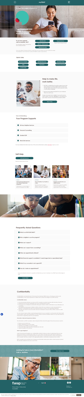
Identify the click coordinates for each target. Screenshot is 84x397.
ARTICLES (36, 179)
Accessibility (15, 388)
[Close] (82, 395)
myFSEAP (42, 2)
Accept (78, 395)
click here (56, 96)
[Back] (15, 2)
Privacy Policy (13, 395)
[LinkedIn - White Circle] (70, 383)
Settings (73, 395)
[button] (69, 2)
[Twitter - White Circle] (68, 383)
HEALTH (18, 179)
